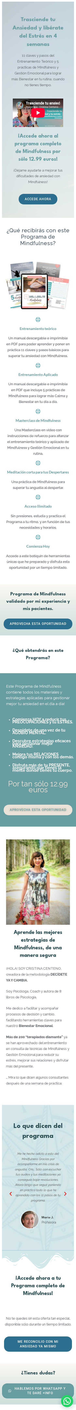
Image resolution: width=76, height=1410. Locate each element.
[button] (10, 1193)
